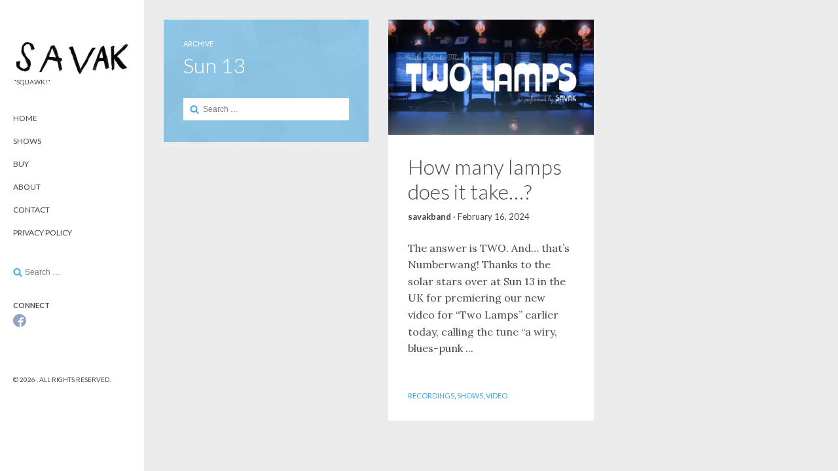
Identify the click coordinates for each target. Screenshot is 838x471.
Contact (31, 210)
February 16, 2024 (494, 216)
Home (25, 118)
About (27, 187)
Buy (21, 164)
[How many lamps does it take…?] (490, 77)
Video (496, 395)
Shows (27, 141)
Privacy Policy (42, 232)
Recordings (431, 395)
